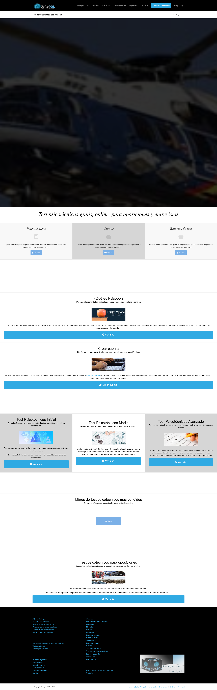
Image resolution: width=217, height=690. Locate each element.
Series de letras (92, 637)
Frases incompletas (93, 654)
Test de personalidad (40, 648)
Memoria (89, 627)
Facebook (90, 375)
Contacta (89, 673)
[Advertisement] (162, 630)
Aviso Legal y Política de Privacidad (99, 670)
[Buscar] (182, 5)
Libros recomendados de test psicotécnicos (48, 643)
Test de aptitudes (39, 646)
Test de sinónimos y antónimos (97, 651)
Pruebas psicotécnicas (41, 621)
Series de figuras (92, 643)
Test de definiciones (93, 648)
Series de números (93, 635)
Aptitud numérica (39, 665)
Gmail (97, 375)
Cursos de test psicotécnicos (43, 624)
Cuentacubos (91, 659)
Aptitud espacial (38, 667)
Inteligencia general (40, 659)
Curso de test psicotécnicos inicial (45, 627)
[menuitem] (80, 5)
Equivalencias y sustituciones (97, 621)
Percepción (90, 624)
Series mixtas (91, 640)
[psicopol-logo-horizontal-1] (45, 5)
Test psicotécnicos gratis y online (47, 14)
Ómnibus (36, 673)
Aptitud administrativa (40, 670)
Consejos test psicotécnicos (43, 632)
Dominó (89, 645)
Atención (89, 619)
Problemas (90, 632)
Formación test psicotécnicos (43, 629)
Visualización (91, 656)
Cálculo (89, 629)
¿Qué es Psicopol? (39, 619)
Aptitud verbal (38, 662)
